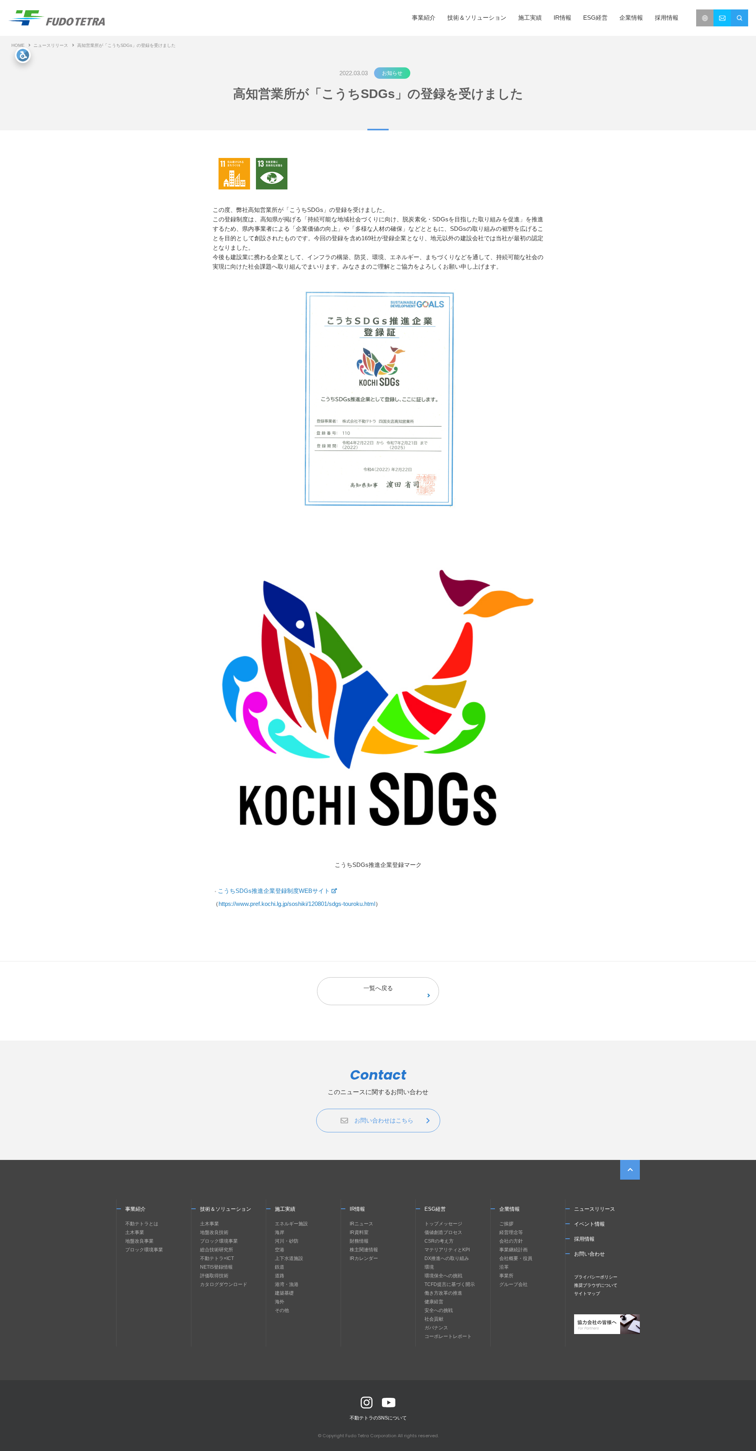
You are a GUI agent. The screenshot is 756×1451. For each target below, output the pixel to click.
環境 (429, 1267)
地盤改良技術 (214, 1232)
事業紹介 (135, 1209)
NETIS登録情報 (216, 1267)
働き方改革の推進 (443, 1293)
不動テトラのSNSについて (378, 1418)
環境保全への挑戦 (443, 1275)
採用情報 (666, 17)
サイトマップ (587, 1293)
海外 (279, 1301)
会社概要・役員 (515, 1258)
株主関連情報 (364, 1249)
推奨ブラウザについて (595, 1285)
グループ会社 (513, 1284)
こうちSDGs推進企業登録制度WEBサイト (274, 890)
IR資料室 (359, 1232)
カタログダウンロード (223, 1284)
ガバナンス (436, 1327)
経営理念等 (511, 1232)
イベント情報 (589, 1224)
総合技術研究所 (216, 1249)
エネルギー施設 (291, 1223)
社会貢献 (433, 1319)
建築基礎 (284, 1293)
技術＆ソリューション (225, 1209)
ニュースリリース (50, 45)
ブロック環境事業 (144, 1249)
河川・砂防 (286, 1241)
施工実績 (530, 17)
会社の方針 (511, 1241)
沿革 (504, 1267)
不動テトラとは (141, 1223)
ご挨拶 (506, 1223)
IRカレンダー (364, 1258)
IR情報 (357, 1209)
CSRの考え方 (439, 1241)
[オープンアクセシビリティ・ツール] (23, 55)
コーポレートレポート (448, 1336)
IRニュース (361, 1223)
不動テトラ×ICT (217, 1258)
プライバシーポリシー (595, 1277)
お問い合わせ (589, 1254)
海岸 (279, 1232)
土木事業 (134, 1232)
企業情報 (509, 1209)
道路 (279, 1275)
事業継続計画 (513, 1249)
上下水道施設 (289, 1258)
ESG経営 (435, 1209)
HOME (17, 45)
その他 (282, 1310)
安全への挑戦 (438, 1310)
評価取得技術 (214, 1275)
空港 (279, 1249)
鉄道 (279, 1267)
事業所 (506, 1275)
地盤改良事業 (139, 1241)
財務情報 (359, 1241)
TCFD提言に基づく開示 (449, 1284)
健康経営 (433, 1301)
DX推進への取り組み (446, 1258)
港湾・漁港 (286, 1284)
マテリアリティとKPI (447, 1249)
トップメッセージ (443, 1223)
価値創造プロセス (443, 1232)
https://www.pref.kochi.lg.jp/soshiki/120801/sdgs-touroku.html (297, 903)
